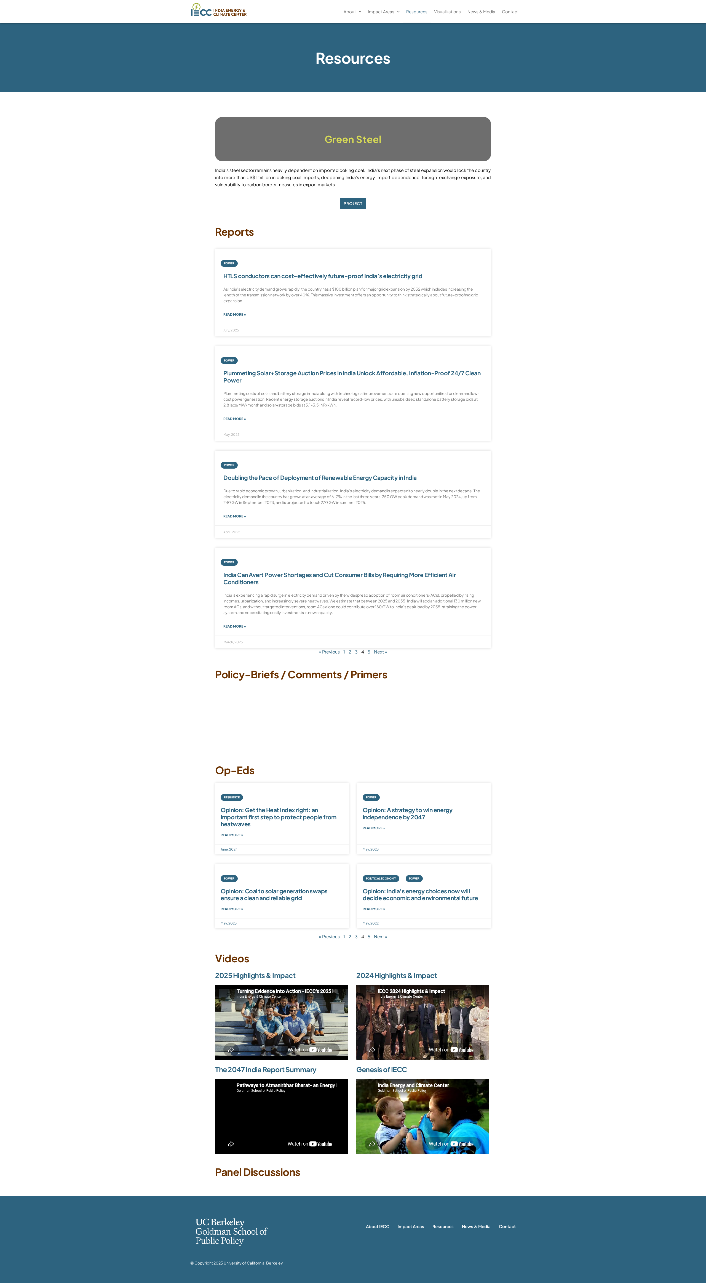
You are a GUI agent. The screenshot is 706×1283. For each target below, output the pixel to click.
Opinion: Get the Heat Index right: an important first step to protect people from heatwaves (278, 816)
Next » (380, 652)
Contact (510, 11)
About (350, 11)
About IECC (377, 1226)
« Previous (329, 652)
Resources (416, 11)
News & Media (481, 11)
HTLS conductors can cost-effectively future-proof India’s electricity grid (322, 276)
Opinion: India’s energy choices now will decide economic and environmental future (420, 894)
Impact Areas (381, 11)
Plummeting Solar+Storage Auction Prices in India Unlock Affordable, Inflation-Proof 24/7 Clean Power (351, 376)
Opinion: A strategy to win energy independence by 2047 (408, 813)
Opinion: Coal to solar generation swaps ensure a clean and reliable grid (274, 894)
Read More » (234, 314)
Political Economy (381, 878)
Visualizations (447, 11)
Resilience (232, 797)
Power (229, 263)
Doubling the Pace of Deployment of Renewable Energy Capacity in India (320, 477)
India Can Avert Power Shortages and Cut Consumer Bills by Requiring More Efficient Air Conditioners (339, 578)
